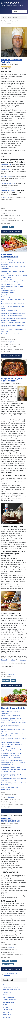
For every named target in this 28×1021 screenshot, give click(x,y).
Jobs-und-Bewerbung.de (8, 183)
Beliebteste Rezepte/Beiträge (9, 255)
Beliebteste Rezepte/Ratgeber (11, 989)
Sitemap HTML (7, 1014)
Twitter (13, 660)
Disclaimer (13, 960)
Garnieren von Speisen (9, 999)
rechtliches (5, 960)
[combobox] (19, 11)
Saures (5, 994)
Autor (11, 226)
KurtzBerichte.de (6, 164)
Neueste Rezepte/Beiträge (13, 708)
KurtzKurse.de (5, 169)
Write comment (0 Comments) (11, 231)
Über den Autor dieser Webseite (11, 60)
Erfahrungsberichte (8, 1002)
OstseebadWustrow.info (8, 190)
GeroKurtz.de (5, 197)
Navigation (11, 213)
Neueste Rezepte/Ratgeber (10, 987)
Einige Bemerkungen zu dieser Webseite (12, 379)
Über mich (5, 226)
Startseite (5, 984)
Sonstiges (5, 1007)
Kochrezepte (5, 680)
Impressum (7, 975)
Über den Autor (7, 1009)
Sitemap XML (6, 1017)
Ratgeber (5, 1004)
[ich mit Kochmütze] (22, 393)
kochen (13, 680)
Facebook (4, 660)
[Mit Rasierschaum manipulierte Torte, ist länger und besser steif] (12, 513)
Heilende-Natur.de (6, 176)
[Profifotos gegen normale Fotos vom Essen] (11, 601)
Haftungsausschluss (7, 964)
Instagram (23, 660)
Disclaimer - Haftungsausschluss (10, 819)
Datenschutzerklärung (10, 973)
